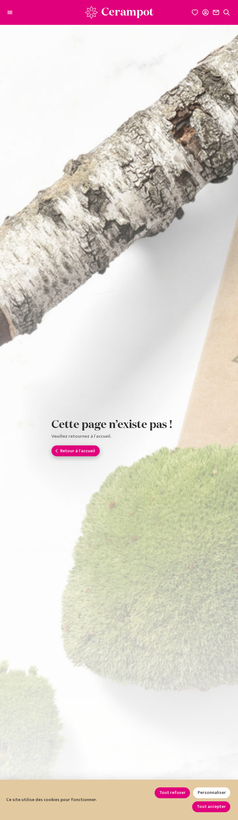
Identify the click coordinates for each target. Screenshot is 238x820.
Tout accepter (211, 806)
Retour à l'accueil (77, 451)
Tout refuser (172, 792)
